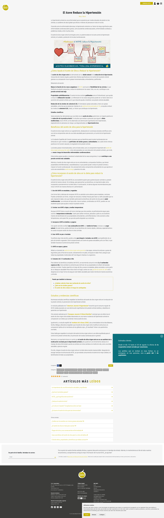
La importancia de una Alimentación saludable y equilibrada (69, 387)
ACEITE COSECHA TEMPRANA (84, 488)
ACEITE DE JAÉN (81, 491)
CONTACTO (96, 491)
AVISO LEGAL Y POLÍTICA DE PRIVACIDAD (102, 501)
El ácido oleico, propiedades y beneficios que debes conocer (69, 440)
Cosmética (105, 369)
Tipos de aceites (91, 369)
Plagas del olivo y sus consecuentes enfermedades (67, 430)
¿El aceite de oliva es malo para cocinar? (63, 426)
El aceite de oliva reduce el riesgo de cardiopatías (70, 288)
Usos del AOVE (60, 369)
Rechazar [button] (94, 514)
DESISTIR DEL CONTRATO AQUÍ (100, 499)
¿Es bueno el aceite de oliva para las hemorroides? (66, 410)
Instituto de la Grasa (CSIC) (80, 323)
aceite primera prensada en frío (91, 106)
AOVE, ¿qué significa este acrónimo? (62, 397)
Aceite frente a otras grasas (75, 372)
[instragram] (55, 507)
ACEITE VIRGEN (81, 486)
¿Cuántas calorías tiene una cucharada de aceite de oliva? (73, 283)
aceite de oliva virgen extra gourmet (74, 250)
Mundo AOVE (60, 372)
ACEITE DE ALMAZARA (82, 493)
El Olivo (66, 372)
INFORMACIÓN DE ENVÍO (99, 496)
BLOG (95, 485)
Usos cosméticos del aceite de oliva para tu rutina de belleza (69, 435)
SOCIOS (95, 488)
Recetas (80, 369)
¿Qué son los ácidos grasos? (63, 285)
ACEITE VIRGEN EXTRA (82, 485)
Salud (84, 369)
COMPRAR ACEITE (146, 3)
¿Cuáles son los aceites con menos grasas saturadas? (67, 421)
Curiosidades (99, 369)
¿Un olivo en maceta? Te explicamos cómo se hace (66, 406)
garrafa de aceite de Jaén (99, 269)
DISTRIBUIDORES (97, 486)
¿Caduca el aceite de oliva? (59, 401)
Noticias (95, 372)
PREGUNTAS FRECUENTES (99, 490)
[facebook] (52, 507)
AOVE (81, 87)
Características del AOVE (71, 369)
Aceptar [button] (87, 514)
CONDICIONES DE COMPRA (99, 494)
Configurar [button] (102, 514)
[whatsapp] (58, 507)
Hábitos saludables (87, 372)
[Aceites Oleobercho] (138, 348)
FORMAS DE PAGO (97, 498)
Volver (110, 365)
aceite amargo (69, 169)
